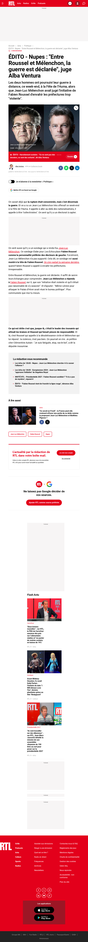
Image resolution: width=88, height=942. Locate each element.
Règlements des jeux (68, 848)
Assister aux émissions (43, 844)
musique (30, 675)
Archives (37, 866)
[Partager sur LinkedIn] (77, 168)
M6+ (24, 935)
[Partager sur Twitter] (71, 168)
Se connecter (66, 458)
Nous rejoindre (65, 870)
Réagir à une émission (43, 848)
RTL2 (42, 935)
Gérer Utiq (64, 866)
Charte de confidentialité (69, 857)
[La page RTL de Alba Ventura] (11, 167)
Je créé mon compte (66, 453)
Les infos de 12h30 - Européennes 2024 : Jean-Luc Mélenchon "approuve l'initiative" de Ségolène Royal (41, 371)
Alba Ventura (19, 166)
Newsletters (39, 870)
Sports (18, 861)
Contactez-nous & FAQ (69, 844)
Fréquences (39, 861)
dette (41, 408)
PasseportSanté (63, 935)
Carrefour (30, 623)
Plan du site (64, 882)
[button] (70, 3)
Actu (19, 3)
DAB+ (74, 935)
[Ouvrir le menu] (2, 3)
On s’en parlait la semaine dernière (61, 262)
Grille (33, 3)
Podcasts (41, 3)
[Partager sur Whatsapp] (66, 168)
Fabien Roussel (18, 282)
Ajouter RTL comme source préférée (44, 502)
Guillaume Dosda (36, 166)
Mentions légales (66, 852)
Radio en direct (40, 857)
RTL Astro (50, 935)
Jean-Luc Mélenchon (17, 434)
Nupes (48, 434)
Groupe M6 (16, 935)
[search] (83, 3)
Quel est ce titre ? (41, 852)
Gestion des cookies (68, 861)
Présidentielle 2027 (34, 727)
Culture (18, 857)
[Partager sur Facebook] (60, 168)
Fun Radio (33, 935)
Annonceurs (44, 938)
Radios (26, 3)
